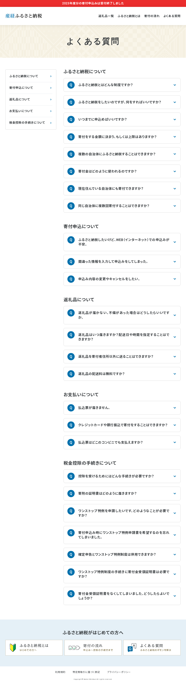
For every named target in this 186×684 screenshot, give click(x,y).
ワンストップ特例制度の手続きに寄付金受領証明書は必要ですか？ (123, 574)
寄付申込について (21, 88)
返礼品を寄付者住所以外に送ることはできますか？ (116, 356)
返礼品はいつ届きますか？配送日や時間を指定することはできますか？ (123, 337)
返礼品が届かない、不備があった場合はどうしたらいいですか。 (123, 315)
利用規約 (60, 672)
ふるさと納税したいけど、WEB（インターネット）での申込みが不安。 (123, 242)
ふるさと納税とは (129, 16)
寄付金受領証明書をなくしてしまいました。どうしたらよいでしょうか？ (123, 596)
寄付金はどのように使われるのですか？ (107, 171)
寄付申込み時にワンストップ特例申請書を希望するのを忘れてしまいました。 (123, 535)
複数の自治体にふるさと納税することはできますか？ (117, 154)
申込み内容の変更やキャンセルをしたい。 (109, 279)
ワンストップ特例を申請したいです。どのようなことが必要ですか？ (123, 513)
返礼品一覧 (106, 16)
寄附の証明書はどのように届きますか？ (107, 493)
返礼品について (19, 99)
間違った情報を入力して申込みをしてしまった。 (113, 261)
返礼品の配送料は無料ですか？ (101, 374)
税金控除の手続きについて (27, 122)
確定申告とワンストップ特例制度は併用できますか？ (117, 554)
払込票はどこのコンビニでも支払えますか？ (110, 442)
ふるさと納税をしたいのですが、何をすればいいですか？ (119, 102)
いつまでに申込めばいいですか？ (102, 119)
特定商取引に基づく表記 (86, 672)
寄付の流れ (152, 16)
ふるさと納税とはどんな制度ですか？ (105, 85)
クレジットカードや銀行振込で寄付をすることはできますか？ (123, 425)
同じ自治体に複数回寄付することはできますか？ (114, 206)
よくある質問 (172, 16)
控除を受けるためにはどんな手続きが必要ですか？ (116, 476)
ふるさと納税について (23, 76)
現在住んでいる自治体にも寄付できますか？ (111, 188)
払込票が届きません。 (94, 408)
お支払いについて (21, 111)
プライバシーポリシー (119, 672)
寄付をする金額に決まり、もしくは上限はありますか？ (117, 137)
